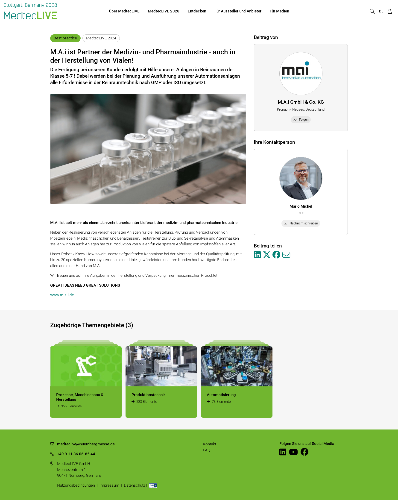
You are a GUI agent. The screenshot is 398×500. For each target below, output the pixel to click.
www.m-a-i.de (62, 295)
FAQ (206, 450)
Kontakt (209, 444)
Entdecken (197, 11)
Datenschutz (134, 485)
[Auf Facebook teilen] (276, 255)
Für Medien (279, 11)
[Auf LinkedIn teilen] (257, 255)
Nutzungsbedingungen (76, 485)
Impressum (109, 485)
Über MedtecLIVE (124, 11)
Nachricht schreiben (304, 223)
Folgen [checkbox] (304, 119)
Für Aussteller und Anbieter (237, 11)
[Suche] (372, 11)
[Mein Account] (389, 11)
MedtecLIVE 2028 (163, 11)
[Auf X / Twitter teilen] (267, 255)
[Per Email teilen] (286, 255)
